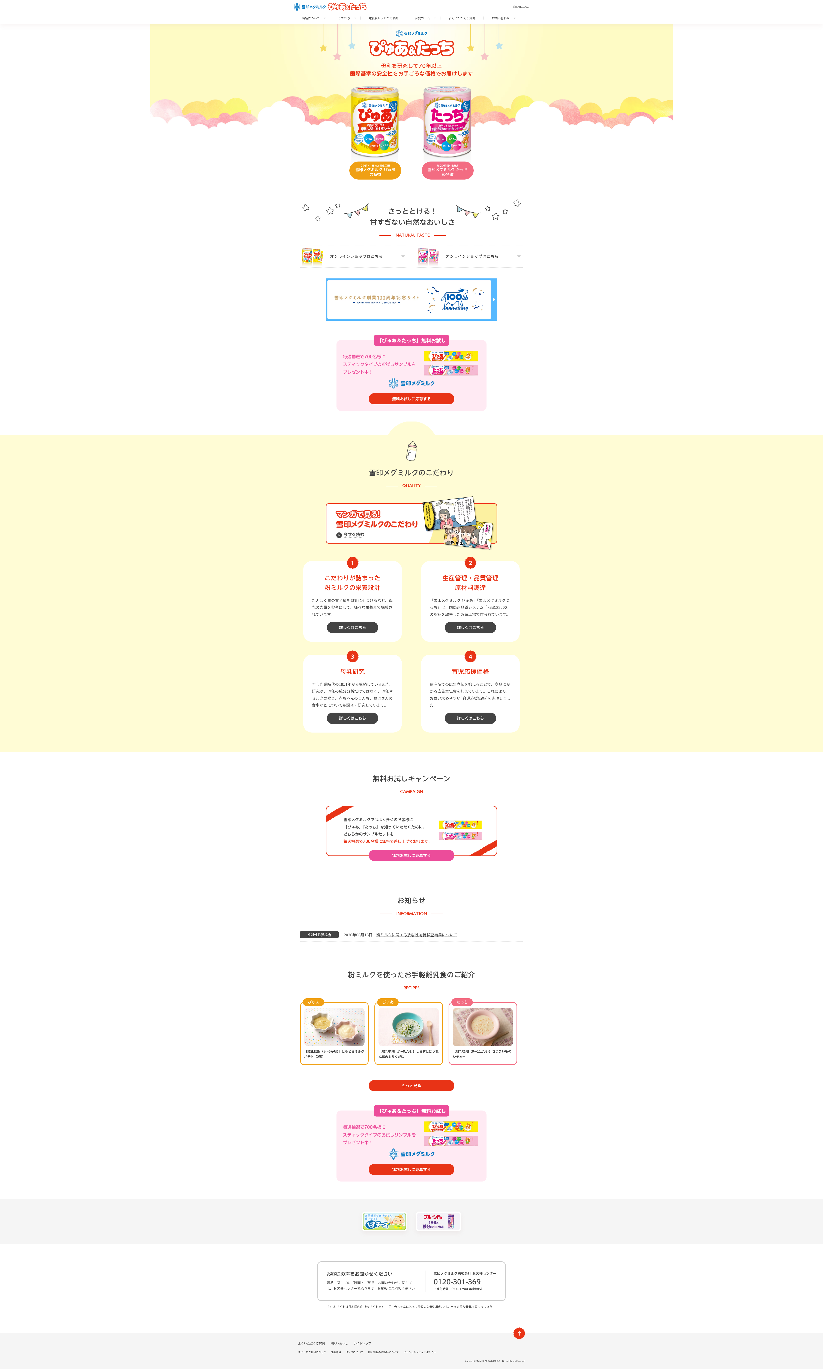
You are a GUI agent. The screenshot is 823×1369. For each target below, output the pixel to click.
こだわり (344, 18)
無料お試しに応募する (411, 399)
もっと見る (411, 1086)
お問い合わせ (501, 18)
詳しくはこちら (352, 627)
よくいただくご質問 (461, 18)
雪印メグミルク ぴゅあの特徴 (375, 170)
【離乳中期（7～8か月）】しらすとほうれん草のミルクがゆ (408, 1054)
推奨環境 (336, 1352)
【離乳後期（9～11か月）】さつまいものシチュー (482, 1054)
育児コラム (422, 18)
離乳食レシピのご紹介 (384, 18)
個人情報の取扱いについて (383, 1352)
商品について (311, 18)
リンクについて (354, 1352)
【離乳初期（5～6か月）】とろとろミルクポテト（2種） (334, 1054)
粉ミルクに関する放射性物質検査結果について (416, 934)
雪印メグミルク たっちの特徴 (448, 170)
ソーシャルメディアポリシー (420, 1352)
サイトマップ (362, 1343)
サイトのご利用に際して (312, 1352)
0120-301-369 (457, 1282)
